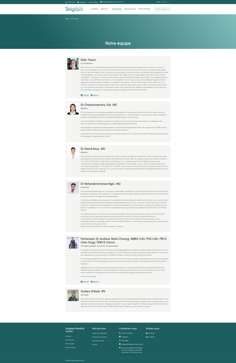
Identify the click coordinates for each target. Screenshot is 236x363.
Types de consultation (99, 333)
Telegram (125, 337)
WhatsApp (125, 340)
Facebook (151, 333)
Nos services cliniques (99, 337)
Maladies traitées (98, 341)
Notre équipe (117, 9)
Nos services (69, 340)
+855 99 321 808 (127, 333)
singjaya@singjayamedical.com (113, 2)
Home (67, 18)
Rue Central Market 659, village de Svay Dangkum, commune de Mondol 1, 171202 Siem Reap (132, 350)
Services (104, 9)
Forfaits (94, 344)
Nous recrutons (130, 9)
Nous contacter (144, 9)
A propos (94, 9)
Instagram (151, 337)
